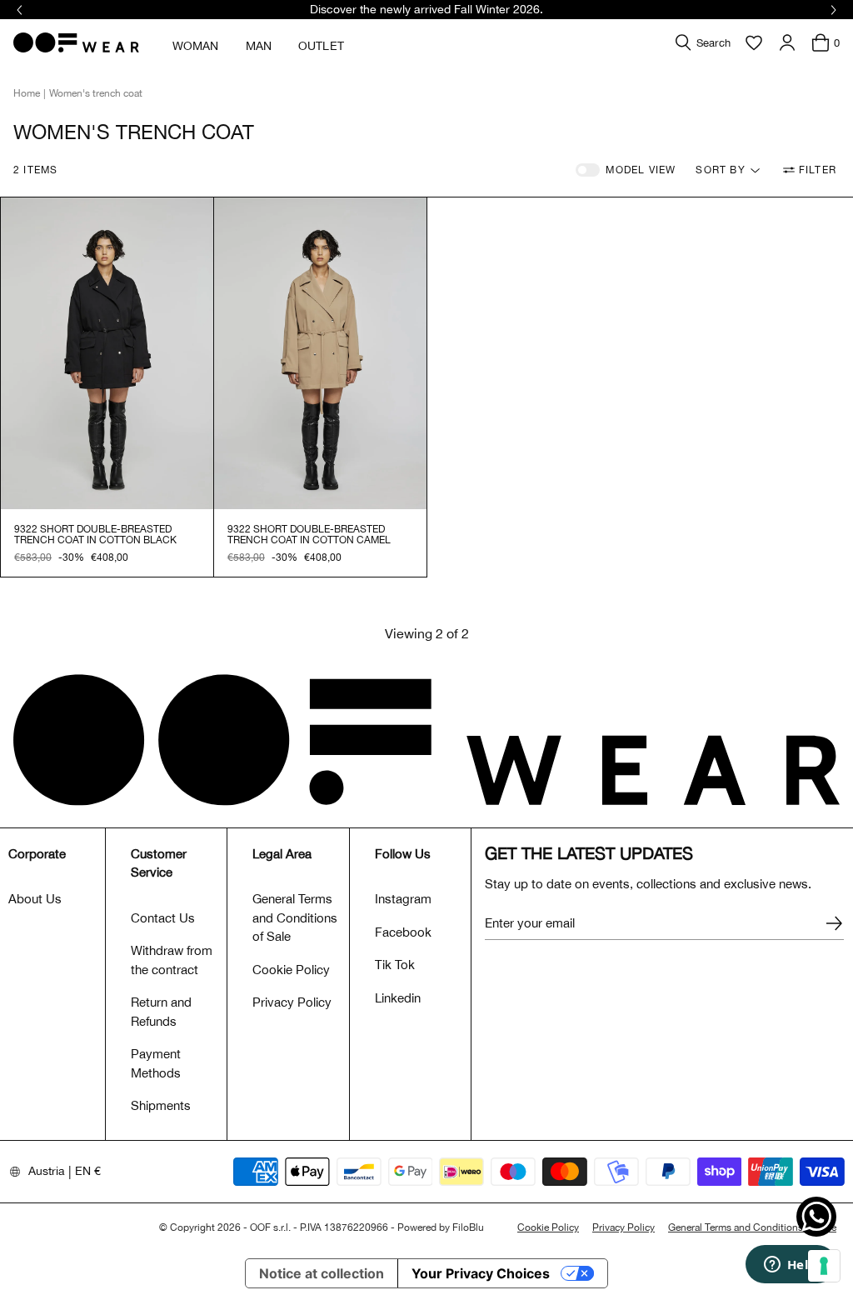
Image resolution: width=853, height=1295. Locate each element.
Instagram (403, 899)
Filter (817, 170)
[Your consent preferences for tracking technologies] (824, 1266)
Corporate (37, 854)
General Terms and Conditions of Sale (294, 917)
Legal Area (282, 854)
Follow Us (403, 854)
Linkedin (398, 998)
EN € (88, 1171)
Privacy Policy (292, 1002)
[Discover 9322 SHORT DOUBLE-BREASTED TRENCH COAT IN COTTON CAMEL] (320, 353)
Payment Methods (156, 1063)
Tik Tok (395, 965)
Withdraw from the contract (171, 960)
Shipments (161, 1105)
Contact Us (163, 918)
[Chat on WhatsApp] (816, 1217)
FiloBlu (468, 1227)
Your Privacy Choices (481, 1273)
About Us (35, 899)
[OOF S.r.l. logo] (76, 42)
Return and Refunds (161, 1011)
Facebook (403, 932)
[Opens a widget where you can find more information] (790, 1266)
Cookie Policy (291, 969)
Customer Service (159, 863)
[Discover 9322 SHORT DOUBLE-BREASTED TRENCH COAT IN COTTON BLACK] (107, 353)
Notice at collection (321, 1273)
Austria (46, 1171)
